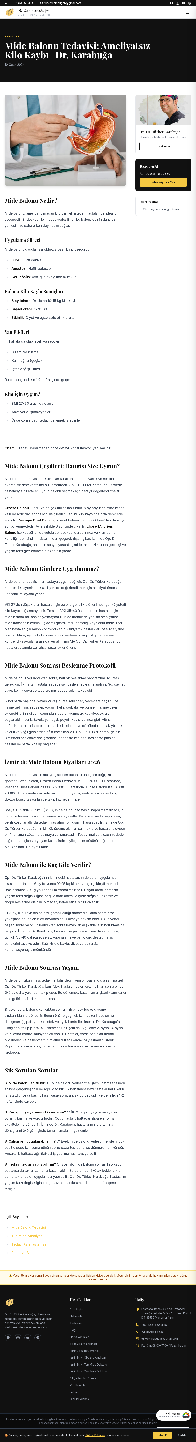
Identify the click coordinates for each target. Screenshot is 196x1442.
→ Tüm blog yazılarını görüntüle (159, 209)
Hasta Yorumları (79, 1336)
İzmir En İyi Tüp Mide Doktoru (88, 1364)
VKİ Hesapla (77, 1385)
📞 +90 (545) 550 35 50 (155, 173)
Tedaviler (76, 1323)
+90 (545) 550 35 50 (22, 3)
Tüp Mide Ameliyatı (27, 1236)
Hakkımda (163, 146)
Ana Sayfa (76, 1309)
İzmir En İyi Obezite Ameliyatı (88, 1357)
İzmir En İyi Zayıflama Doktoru (88, 1371)
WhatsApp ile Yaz (163, 182)
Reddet (182, 1435)
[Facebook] (171, 3)
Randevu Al (20, 1253)
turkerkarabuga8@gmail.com (63, 3)
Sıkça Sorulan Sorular (83, 1378)
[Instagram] (177, 3)
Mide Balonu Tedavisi (28, 1227)
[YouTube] (183, 3)
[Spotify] (189, 3)
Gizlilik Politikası (79, 1399)
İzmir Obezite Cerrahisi (84, 1350)
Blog (73, 1330)
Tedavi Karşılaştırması (29, 1244)
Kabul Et (162, 1435)
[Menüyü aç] (187, 12)
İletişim (74, 1392)
